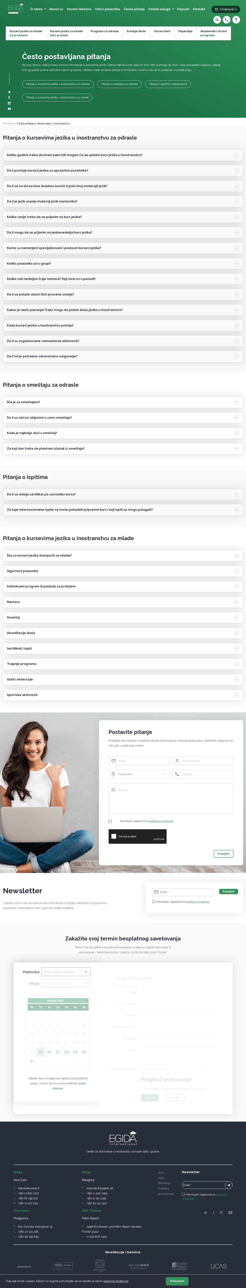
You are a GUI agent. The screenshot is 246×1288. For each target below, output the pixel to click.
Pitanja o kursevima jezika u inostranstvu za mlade (57, 97)
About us (56, 9)
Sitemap (164, 1183)
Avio (161, 1172)
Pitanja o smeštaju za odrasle (119, 84)
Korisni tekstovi (79, 9)
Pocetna (8, 123)
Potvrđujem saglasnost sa (146, 821)
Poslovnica (31, 971)
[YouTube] (9, 108)
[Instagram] (9, 103)
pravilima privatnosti (115, 1281)
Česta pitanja (134, 9)
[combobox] (139, 774)
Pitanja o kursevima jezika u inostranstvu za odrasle (58, 84)
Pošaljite (224, 853)
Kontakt (199, 9)
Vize (161, 1178)
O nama (36, 9)
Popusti (183, 9)
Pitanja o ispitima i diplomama (168, 84)
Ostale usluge (159, 9)
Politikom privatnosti (161, 821)
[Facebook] (9, 98)
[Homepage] (16, 13)
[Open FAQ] (235, 20)
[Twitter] (9, 92)
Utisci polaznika (107, 9)
